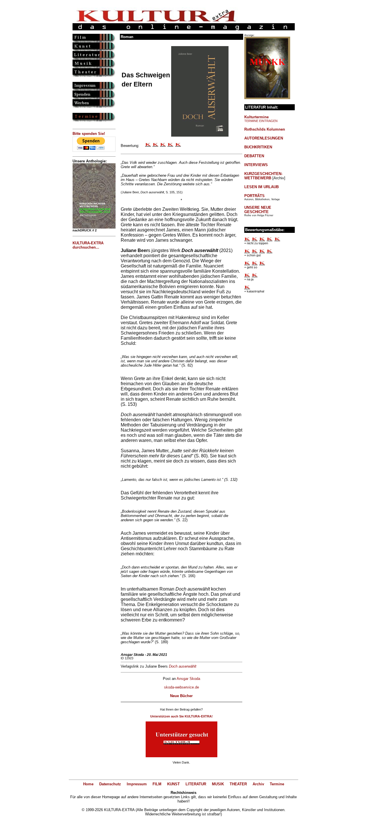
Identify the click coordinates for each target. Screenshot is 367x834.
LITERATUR (196, 784)
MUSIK (218, 784)
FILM (157, 784)
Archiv (258, 784)
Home (88, 784)
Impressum (137, 784)
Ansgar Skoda (188, 678)
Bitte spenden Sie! (89, 133)
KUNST (173, 784)
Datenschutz (110, 784)
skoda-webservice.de (181, 687)
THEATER (238, 784)
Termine (277, 784)
